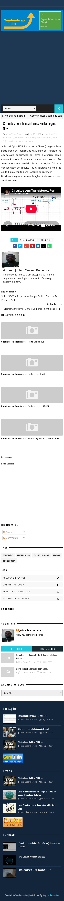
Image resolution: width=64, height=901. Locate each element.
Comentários (47, 649)
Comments (11, 537)
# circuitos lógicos (28, 240)
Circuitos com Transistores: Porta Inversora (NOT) (25, 406)
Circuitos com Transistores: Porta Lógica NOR (23, 341)
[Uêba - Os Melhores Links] (13, 821)
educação (8, 555)
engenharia (23, 555)
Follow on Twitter (14, 578)
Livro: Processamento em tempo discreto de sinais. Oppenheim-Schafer (37, 793)
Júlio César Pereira (30, 630)
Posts (8, 532)
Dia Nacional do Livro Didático (30, 742)
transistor (29, 140)
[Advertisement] (32, 69)
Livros (56, 555)
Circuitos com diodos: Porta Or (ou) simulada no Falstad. (39, 844)
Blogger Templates (51, 895)
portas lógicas (16, 140)
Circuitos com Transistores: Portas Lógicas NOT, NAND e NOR (30, 438)
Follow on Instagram (16, 598)
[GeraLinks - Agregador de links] (13, 758)
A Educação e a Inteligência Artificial (33, 729)
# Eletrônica (46, 240)
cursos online (41, 555)
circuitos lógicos (52, 134)
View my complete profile (29, 634)
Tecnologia (9, 561)
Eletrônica (8, 137)
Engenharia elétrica (42, 137)
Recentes (16, 649)
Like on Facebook (13, 585)
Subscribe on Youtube (16, 592)
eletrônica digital (22, 137)
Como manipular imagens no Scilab (33, 715)
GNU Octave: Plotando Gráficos (32, 856)
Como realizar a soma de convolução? (32, 668)
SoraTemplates (21, 895)
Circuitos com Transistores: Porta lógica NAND (23, 373)
